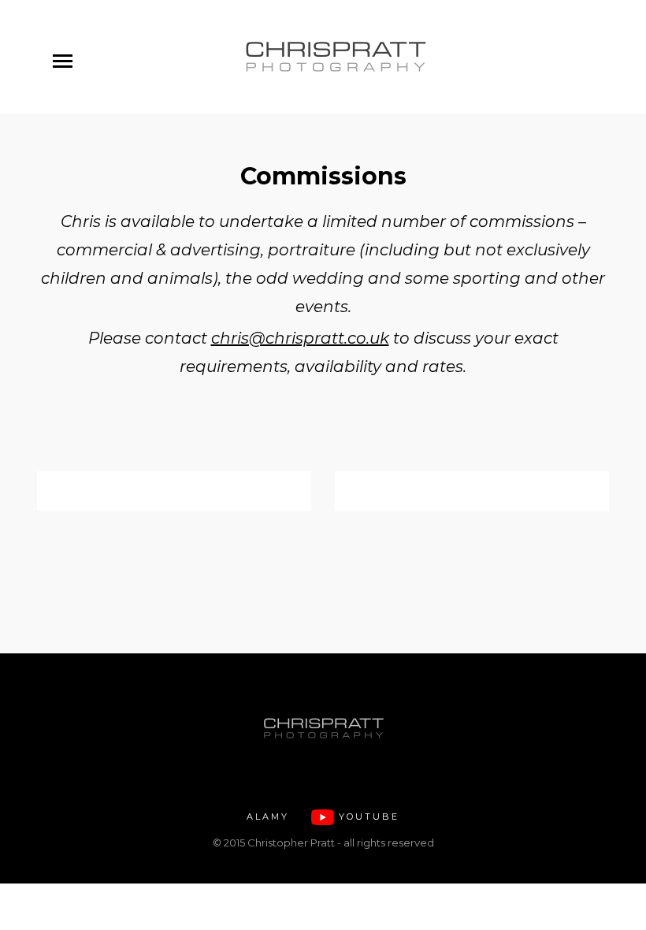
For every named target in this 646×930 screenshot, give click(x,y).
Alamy (268, 816)
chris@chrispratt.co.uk (300, 338)
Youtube (369, 816)
